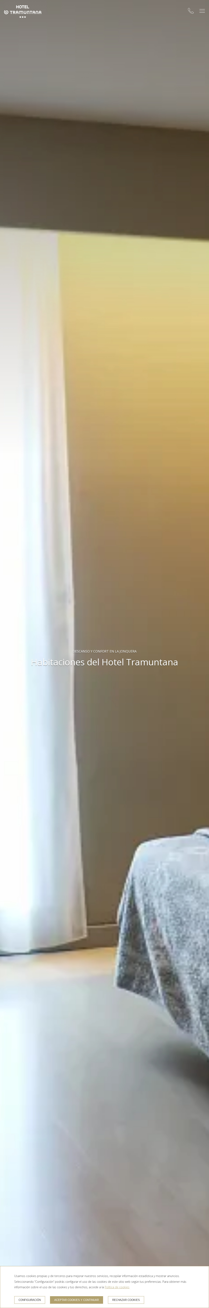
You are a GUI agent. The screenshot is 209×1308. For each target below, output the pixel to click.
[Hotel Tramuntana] (22, 11)
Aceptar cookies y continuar (76, 1299)
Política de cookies (117, 1287)
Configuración (30, 1299)
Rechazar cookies (126, 1299)
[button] (202, 11)
